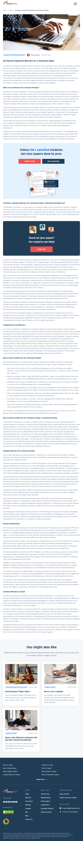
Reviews (28, 805)
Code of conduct (46, 812)
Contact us (28, 819)
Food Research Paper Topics (17, 691)
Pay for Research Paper (50, 775)
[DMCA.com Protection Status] (8, 813)
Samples (28, 808)
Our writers (29, 801)
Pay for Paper (47, 768)
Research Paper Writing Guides (14, 55)
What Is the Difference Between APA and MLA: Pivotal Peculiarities (21, 739)
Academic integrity (47, 808)
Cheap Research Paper (11, 775)
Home (5, 10)
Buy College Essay (9, 768)
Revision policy (46, 798)
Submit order (29, 161)
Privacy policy (45, 801)
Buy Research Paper (49, 771)
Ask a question (53, 161)
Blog (11, 10)
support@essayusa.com (71, 808)
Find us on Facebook (70, 812)
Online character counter (68, 798)
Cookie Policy (45, 805)
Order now (41, 249)
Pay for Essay (8, 765)
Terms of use (45, 794)
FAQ (26, 812)
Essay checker (64, 794)
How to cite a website (54, 691)
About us (28, 798)
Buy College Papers (10, 771)
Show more (40, 779)
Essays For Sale (47, 765)
